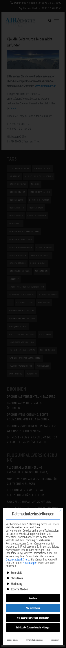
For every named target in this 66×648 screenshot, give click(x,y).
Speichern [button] (33, 598)
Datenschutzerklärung (17, 559)
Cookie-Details (12, 639)
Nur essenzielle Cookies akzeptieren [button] (33, 617)
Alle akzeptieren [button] (33, 608)
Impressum (55, 639)
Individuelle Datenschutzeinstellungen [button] (33, 627)
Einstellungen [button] (30, 563)
